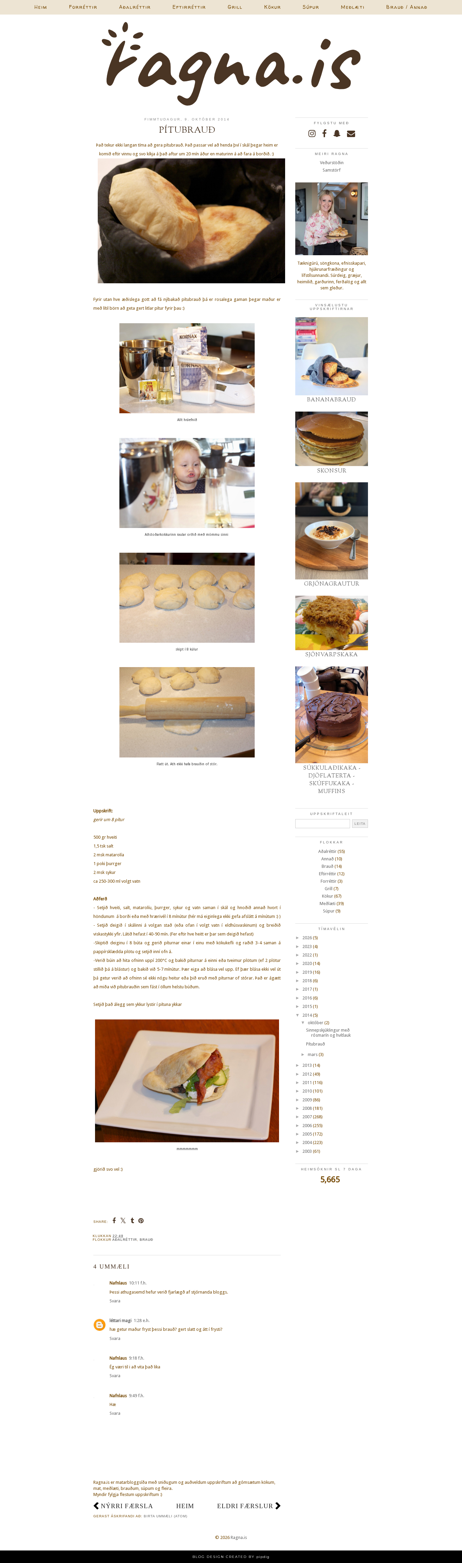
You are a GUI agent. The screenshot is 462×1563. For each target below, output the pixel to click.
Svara (115, 1300)
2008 (307, 1108)
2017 (307, 989)
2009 (307, 1099)
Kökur (272, 7)
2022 (307, 954)
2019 (307, 972)
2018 (307, 980)
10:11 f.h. (137, 1282)
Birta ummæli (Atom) (165, 1516)
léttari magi (121, 1320)
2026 (307, 937)
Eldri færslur (245, 1506)
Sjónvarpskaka (331, 655)
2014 (307, 1015)
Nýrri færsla (127, 1506)
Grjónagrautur (332, 584)
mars (313, 1054)
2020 (307, 963)
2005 (307, 1134)
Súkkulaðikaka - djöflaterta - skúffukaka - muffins (332, 780)
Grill (235, 7)
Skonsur (332, 471)
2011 (307, 1082)
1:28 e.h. (141, 1320)
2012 (307, 1074)
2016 (307, 997)
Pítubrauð (315, 1044)
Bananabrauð (331, 400)
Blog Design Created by (231, 1557)
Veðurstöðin (332, 162)
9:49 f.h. (136, 1395)
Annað (327, 858)
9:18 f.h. (136, 1358)
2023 (307, 946)
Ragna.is (239, 1537)
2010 (307, 1091)
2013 (307, 1065)
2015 (307, 1006)
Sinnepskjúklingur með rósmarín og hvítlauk (328, 1033)
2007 (307, 1116)
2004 (307, 1142)
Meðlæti (353, 7)
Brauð (146, 1239)
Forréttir (83, 7)
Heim (40, 7)
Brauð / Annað (407, 7)
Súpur (311, 7)
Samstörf (332, 170)
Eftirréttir (189, 7)
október (315, 1022)
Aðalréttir (135, 7)
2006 (307, 1125)
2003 (307, 1151)
